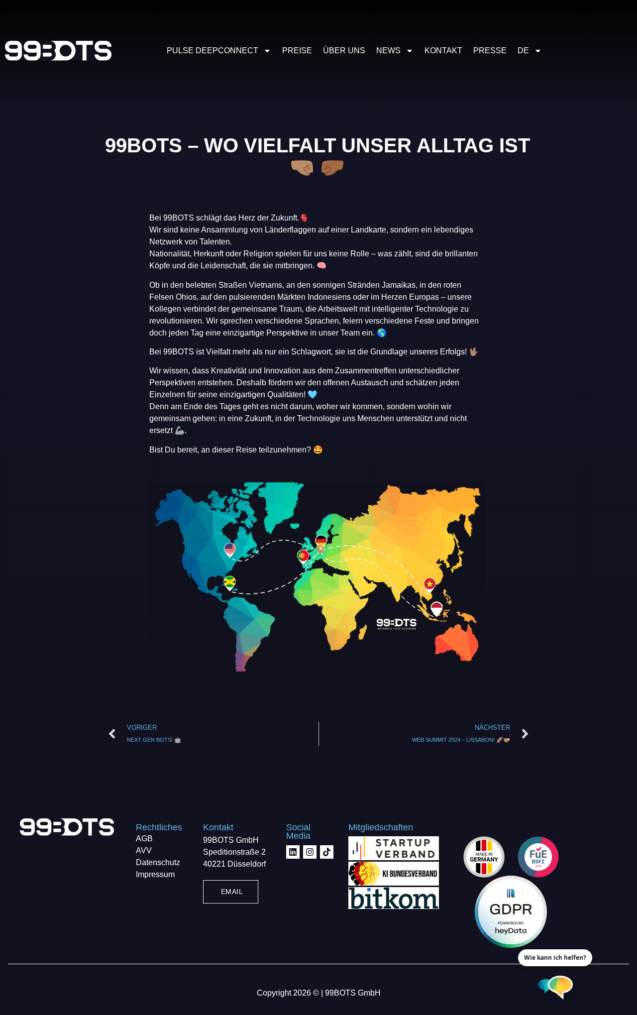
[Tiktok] (326, 852)
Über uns (344, 50)
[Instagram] (310, 852)
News (388, 50)
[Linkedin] (293, 852)
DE (523, 50)
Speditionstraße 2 (234, 852)
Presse (490, 50)
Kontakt (443, 50)
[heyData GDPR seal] (511, 912)
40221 (215, 864)
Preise (297, 50)
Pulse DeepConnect (212, 50)
